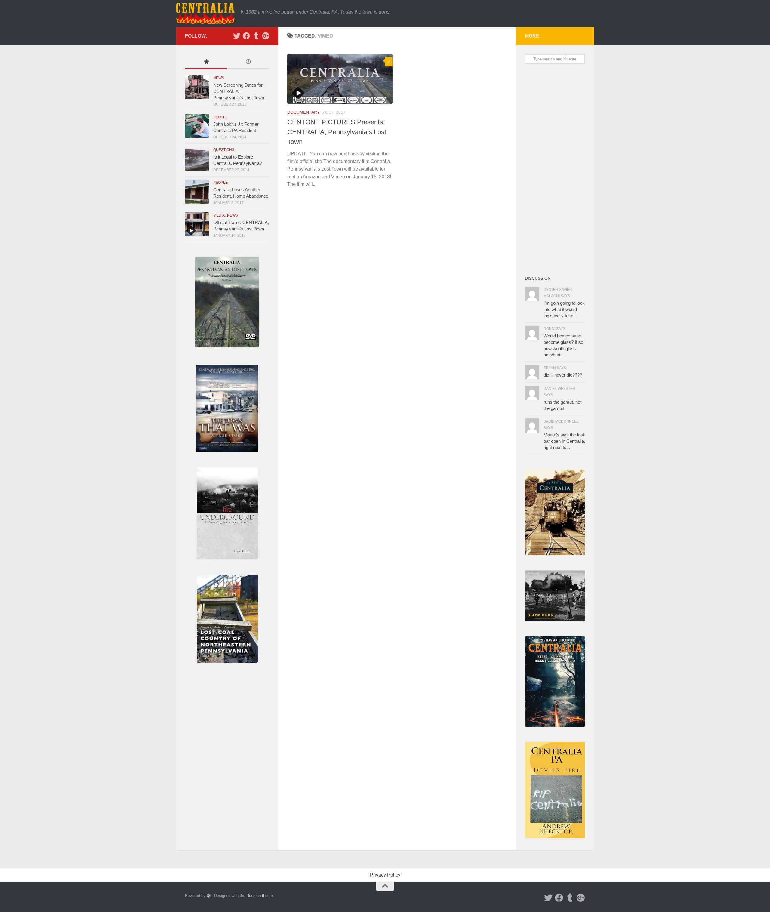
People (220, 117)
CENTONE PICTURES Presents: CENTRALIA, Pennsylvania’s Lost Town (336, 132)
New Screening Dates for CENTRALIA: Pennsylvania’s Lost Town (238, 91)
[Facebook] (246, 35)
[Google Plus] (265, 35)
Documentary (303, 112)
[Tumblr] (256, 35)
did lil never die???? (563, 374)
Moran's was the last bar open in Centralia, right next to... (564, 441)
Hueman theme (259, 895)
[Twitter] (236, 35)
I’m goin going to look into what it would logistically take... (564, 309)
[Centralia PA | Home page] (205, 13)
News (218, 78)
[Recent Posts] (248, 62)
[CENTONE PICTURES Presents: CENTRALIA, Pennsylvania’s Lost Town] (340, 79)
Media (218, 215)
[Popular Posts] (206, 62)
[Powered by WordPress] (209, 896)
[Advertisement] (555, 169)
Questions (223, 150)
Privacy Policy (385, 874)
